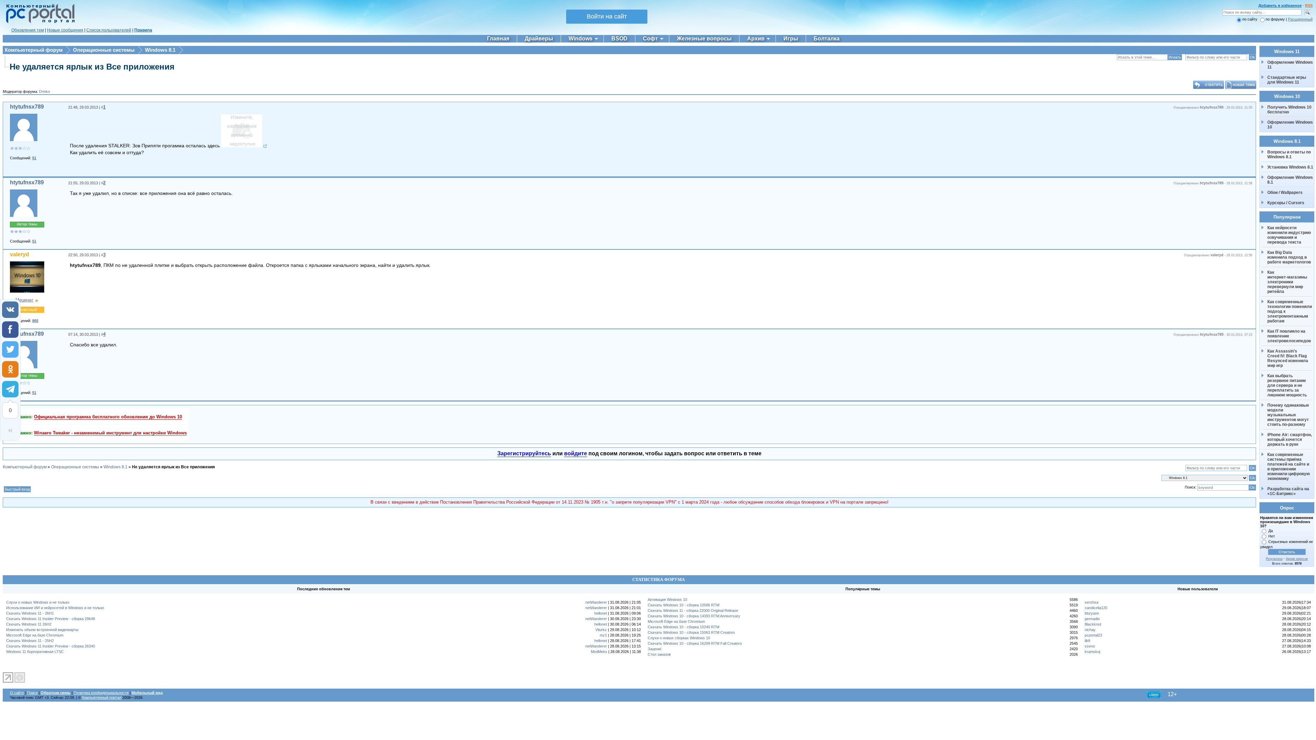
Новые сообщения (65, 30)
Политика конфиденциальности (101, 693)
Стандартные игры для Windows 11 (1286, 80)
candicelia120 (1096, 608)
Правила (143, 30)
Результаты (1274, 558)
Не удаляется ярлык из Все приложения (92, 66)
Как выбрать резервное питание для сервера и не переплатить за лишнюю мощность (1287, 385)
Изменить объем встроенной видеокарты (42, 630)
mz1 (603, 635)
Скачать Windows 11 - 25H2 (30, 641)
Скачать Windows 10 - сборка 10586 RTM (683, 605)
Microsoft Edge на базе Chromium (34, 635)
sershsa (1091, 602)
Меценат (24, 300)
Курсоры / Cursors (1285, 202)
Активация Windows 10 (667, 599)
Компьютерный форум (34, 50)
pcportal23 (1093, 635)
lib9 (1087, 641)
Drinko (44, 91)
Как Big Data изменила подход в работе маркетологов (1289, 257)
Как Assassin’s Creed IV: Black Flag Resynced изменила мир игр (1288, 358)
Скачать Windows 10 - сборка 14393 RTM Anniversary (694, 616)
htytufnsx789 (27, 107)
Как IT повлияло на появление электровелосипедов (1289, 336)
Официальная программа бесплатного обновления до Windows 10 (108, 416)
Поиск (32, 693)
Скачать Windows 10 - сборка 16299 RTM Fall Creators (695, 643)
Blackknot (1093, 624)
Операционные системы (104, 50)
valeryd (19, 254)
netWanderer (596, 602)
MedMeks (599, 652)
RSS (1309, 5)
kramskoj (1092, 652)
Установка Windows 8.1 (1290, 167)
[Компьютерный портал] (39, 22)
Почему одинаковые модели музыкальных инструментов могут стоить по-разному (1288, 415)
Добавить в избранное (1280, 5)
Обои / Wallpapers (1285, 192)
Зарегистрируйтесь (524, 453)
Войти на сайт (607, 16)
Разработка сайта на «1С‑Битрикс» (1288, 491)
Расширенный (1300, 19)
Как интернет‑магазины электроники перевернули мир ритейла (1287, 282)
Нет (1271, 536)
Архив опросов (1297, 558)
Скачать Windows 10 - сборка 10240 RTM (683, 627)
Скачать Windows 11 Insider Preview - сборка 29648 (50, 619)
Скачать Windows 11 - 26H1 (30, 613)
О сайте (17, 693)
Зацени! (654, 649)
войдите (575, 453)
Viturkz (601, 630)
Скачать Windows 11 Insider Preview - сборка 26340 (50, 646)
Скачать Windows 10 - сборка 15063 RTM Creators (691, 632)
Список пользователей (108, 30)
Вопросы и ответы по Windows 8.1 (1289, 154)
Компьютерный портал (101, 697)
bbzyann (1092, 613)
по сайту (1249, 19)
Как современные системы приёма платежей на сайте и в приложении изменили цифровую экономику (1289, 466)
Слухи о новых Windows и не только (37, 602)
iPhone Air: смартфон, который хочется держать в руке (1290, 439)
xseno (1090, 646)
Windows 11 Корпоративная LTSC (35, 652)
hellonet (600, 613)
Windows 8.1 (160, 50)
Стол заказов (659, 654)
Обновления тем (27, 30)
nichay (1090, 630)
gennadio (1092, 619)
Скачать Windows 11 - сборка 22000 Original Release (693, 610)
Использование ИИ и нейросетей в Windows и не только (55, 608)
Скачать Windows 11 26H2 (28, 624)
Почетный (27, 309)
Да (1270, 531)
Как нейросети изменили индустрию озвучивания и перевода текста (1289, 235)
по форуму (1276, 19)
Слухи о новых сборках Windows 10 (679, 638)
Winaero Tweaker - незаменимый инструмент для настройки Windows (110, 432)
